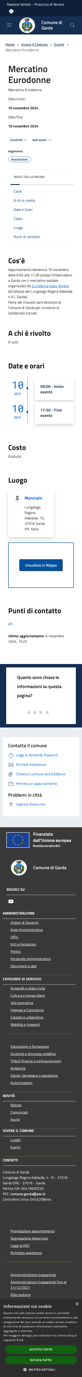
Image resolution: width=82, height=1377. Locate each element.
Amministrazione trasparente (33, 1274)
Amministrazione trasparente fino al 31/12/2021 (38, 1284)
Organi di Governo (24, 922)
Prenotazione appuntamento (32, 1231)
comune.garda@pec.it (27, 1194)
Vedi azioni (39, 139)
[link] (50, 286)
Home (10, 44)
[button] (41, 1369)
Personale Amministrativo (30, 958)
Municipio (33, 498)
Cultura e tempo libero (27, 995)
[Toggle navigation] (9, 25)
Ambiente (18, 1068)
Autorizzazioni (21, 1082)
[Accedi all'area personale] (11, 11)
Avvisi (15, 1119)
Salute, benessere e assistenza (34, 1075)
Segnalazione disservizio (29, 1238)
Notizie (15, 1105)
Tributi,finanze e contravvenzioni (35, 1061)
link (21, 1340)
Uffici (14, 937)
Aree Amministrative (26, 929)
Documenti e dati (23, 966)
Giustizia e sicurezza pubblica (33, 1053)
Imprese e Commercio (27, 1010)
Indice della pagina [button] (29, 176)
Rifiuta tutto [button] (41, 1360)
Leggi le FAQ (20, 1245)
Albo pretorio (20, 1294)
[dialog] (41, 1338)
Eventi (59, 44)
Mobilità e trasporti (25, 1024)
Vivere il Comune (35, 44)
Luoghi (15, 1140)
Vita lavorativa (21, 1002)
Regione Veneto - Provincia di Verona (35, 4)
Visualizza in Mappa (41, 565)
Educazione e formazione (29, 1046)
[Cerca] (72, 25)
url (10, 623)
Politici (15, 951)
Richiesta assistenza (26, 1252)
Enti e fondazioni (23, 944)
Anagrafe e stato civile (27, 988)
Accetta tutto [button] (40, 1349)
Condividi (16, 139)
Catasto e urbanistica (26, 1017)
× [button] (77, 1304)
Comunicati (19, 1112)
